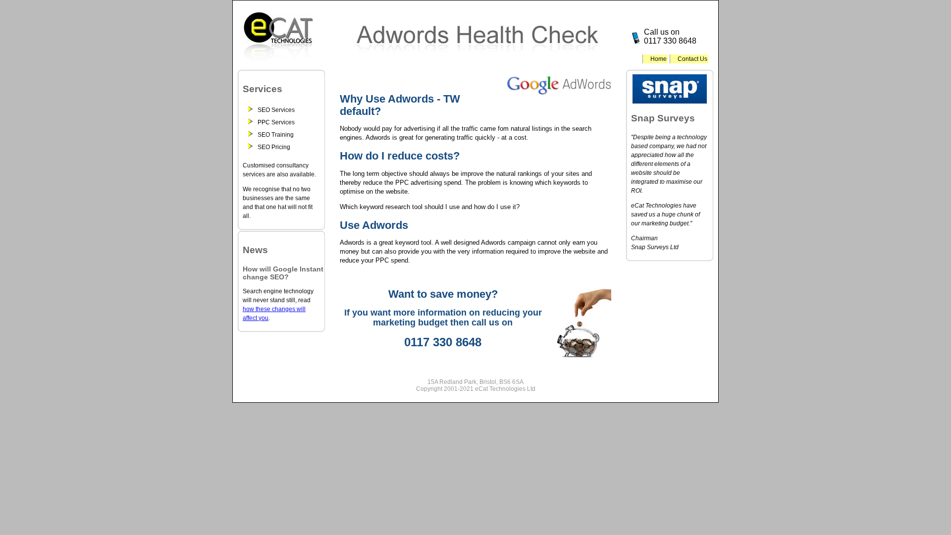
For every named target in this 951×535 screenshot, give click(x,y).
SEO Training (276, 134)
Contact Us (692, 58)
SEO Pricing (274, 147)
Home (658, 58)
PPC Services (276, 122)
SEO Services (276, 110)
